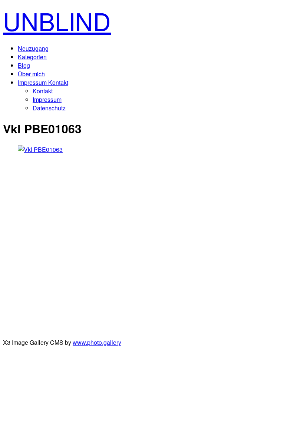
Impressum (47, 99)
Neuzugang (33, 48)
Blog (24, 65)
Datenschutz (49, 108)
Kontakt (43, 91)
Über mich (31, 74)
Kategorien (32, 57)
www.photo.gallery (97, 342)
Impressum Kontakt (43, 82)
